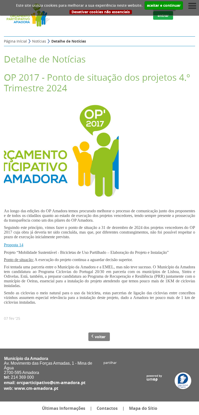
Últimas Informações (63, 408)
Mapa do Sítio (143, 408)
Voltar (100, 336)
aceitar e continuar (164, 5)
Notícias (39, 41)
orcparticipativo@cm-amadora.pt (51, 382)
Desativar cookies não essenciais (101, 12)
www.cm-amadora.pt (36, 388)
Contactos (107, 408)
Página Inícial (15, 41)
